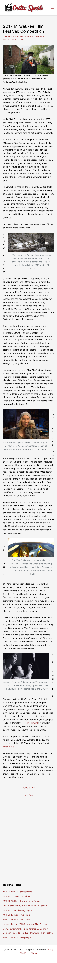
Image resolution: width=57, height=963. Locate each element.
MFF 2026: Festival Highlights (17, 891)
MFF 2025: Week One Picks (16, 919)
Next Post (28, 795)
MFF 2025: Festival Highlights (17, 910)
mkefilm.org (8, 747)
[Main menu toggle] (52, 8)
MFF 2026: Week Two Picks (16, 896)
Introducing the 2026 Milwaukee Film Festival (25, 905)
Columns (7, 36)
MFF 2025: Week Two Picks (16, 915)
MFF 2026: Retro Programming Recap (21, 901)
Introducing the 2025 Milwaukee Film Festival (25, 924)
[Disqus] (28, 835)
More (15, 36)
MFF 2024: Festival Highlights (17, 937)
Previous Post (28, 787)
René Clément (31, 723)
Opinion (22, 36)
